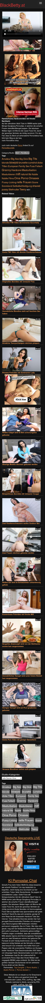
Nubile (35, 174)
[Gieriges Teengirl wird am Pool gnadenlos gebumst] (22, 693)
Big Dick (23, 158)
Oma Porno (21, 178)
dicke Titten (8, 795)
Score (35, 182)
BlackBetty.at (12, 5)
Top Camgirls (19, 967)
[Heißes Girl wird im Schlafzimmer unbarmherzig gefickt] (22, 568)
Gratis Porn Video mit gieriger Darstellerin (19, 739)
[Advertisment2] (22, 102)
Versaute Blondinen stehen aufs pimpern (19, 769)
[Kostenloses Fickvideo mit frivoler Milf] (22, 600)
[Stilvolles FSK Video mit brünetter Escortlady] (22, 208)
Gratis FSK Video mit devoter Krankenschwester (22, 252)
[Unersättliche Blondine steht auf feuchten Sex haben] (22, 297)
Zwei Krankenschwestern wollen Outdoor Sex (21, 523)
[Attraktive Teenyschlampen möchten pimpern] (22, 329)
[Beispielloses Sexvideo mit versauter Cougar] (22, 479)
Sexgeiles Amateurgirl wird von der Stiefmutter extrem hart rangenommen (21, 645)
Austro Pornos (9, 970)
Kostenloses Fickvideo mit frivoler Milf (18, 614)
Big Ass (15, 158)
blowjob (13, 162)
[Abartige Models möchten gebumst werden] (22, 450)
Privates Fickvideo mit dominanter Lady (18, 372)
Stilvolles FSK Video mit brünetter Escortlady (20, 222)
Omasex (34, 178)
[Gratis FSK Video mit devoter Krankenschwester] (22, 238)
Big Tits (32, 158)
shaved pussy (9, 829)
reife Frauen (24, 182)
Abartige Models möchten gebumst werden (20, 464)
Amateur (6, 158)
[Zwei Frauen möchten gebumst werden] (22, 538)
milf (18, 174)
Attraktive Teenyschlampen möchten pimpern (20, 343)
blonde (5, 162)
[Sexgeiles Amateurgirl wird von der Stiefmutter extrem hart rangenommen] (22, 629)
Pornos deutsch (23, 970)
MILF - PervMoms (22, 153)
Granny (6, 170)
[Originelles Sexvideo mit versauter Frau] (22, 267)
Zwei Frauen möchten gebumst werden (18, 553)
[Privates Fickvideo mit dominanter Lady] (22, 358)
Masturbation (29, 170)
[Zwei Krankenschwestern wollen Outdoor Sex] (22, 509)
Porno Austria (32, 967)
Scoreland (7, 185)
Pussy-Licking (9, 182)
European (13, 166)
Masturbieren (8, 174)
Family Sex (24, 166)
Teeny (23, 189)
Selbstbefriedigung (22, 185)
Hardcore (16, 170)
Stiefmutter (14, 189)
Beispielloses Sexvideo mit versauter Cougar (20, 494)
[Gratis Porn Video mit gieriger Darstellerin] (22, 725)
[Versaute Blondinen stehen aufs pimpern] (22, 755)
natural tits (26, 174)
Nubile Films (8, 178)
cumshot (32, 162)
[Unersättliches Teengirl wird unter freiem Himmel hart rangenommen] (22, 661)
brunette (23, 162)
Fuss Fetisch (36, 166)
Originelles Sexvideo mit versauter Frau (18, 281)
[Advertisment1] (22, 69)
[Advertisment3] (22, 389)
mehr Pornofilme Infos (10, 140)
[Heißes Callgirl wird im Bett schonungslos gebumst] (22, 418)
